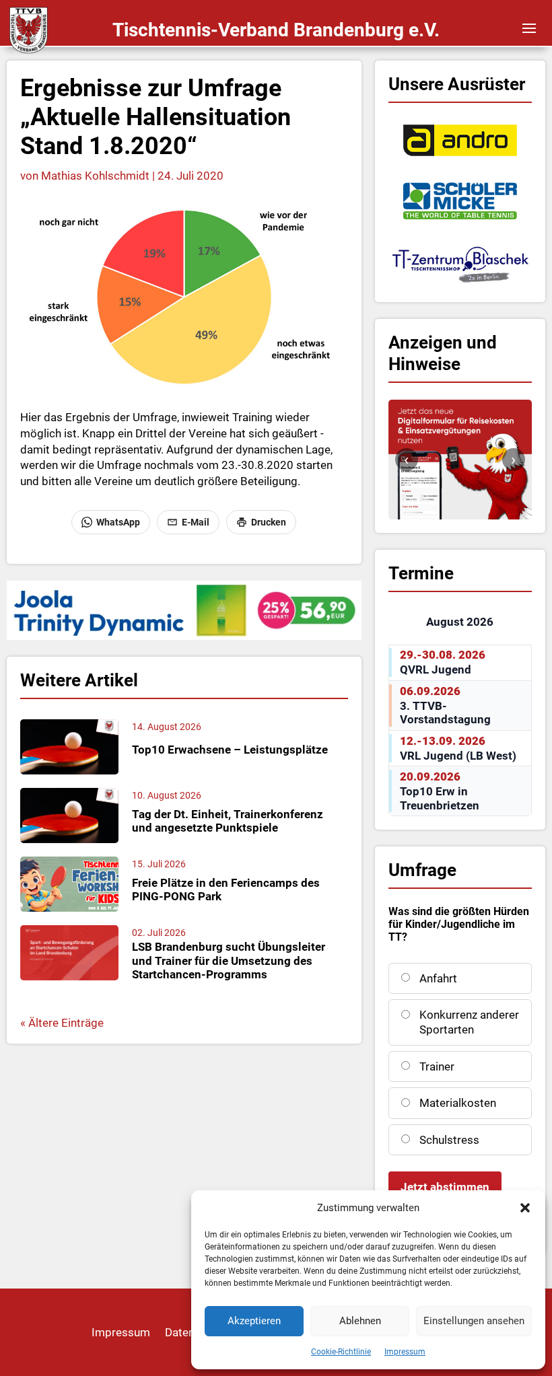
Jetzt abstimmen (445, 1187)
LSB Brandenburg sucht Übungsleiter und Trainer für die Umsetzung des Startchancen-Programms (228, 960)
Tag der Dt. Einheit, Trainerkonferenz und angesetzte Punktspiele (227, 820)
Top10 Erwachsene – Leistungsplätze (230, 749)
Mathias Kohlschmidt (95, 175)
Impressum (404, 1351)
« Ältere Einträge (62, 1022)
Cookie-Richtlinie (341, 1351)
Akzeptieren (254, 1321)
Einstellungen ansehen (473, 1321)
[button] (525, 1208)
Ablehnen (360, 1321)
